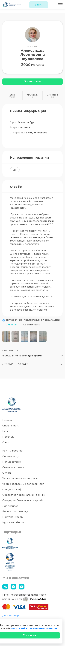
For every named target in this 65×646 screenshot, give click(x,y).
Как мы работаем (13, 450)
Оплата (6, 472)
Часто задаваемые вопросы (20, 478)
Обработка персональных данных (23, 494)
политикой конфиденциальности (33, 628)
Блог (5, 431)
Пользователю (11, 461)
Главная (7, 420)
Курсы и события (13, 522)
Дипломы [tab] (11, 324)
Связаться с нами (13, 467)
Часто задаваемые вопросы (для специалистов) (23, 486)
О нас (5, 442)
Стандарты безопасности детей (22, 500)
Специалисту (10, 456)
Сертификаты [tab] (31, 324)
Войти (38, 4)
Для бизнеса (10, 505)
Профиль (8, 436)
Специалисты (10, 425)
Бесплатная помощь (15, 511)
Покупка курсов (12, 516)
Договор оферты (11, 615)
